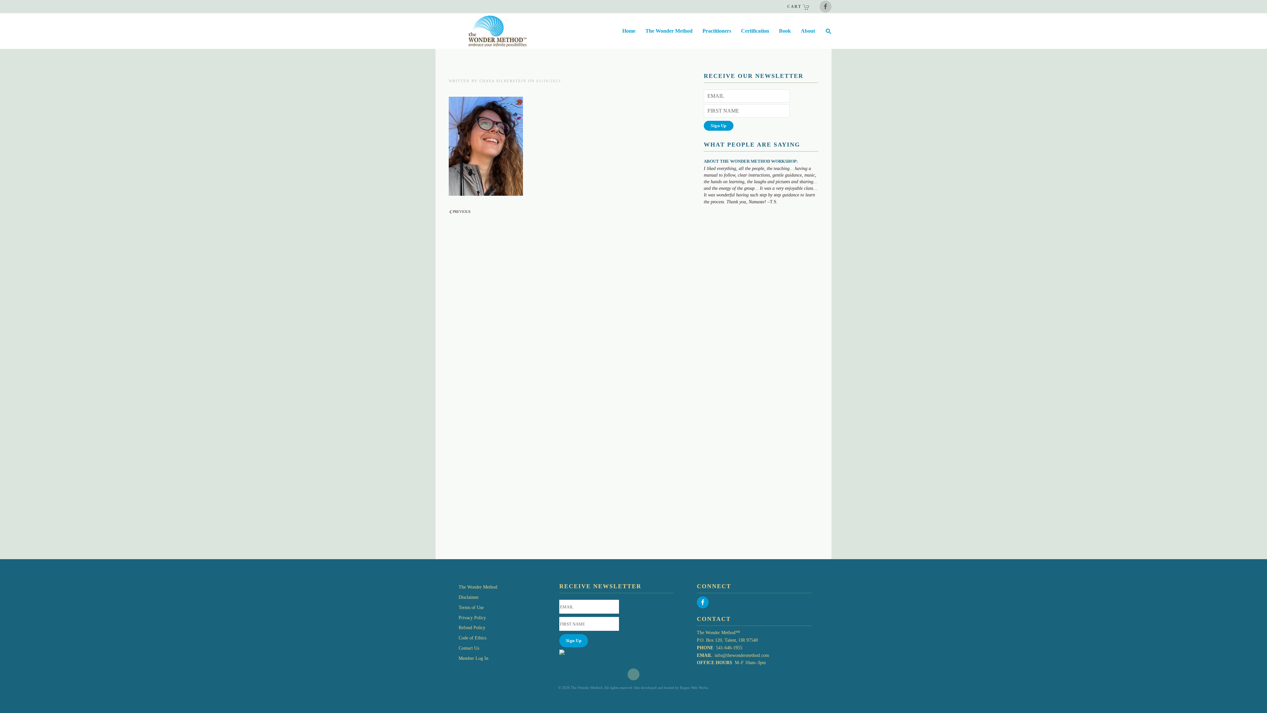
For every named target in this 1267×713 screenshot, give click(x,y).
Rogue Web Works (694, 688)
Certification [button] (755, 31)
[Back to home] (481, 31)
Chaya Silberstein (503, 81)
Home (628, 31)
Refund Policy (472, 627)
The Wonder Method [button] (669, 31)
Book (785, 31)
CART (795, 6)
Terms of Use (471, 607)
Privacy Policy (472, 617)
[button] (828, 31)
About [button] (808, 31)
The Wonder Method (478, 587)
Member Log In (473, 658)
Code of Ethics (472, 637)
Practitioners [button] (716, 31)
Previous (462, 212)
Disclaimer (469, 597)
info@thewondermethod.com (742, 655)
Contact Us (469, 648)
